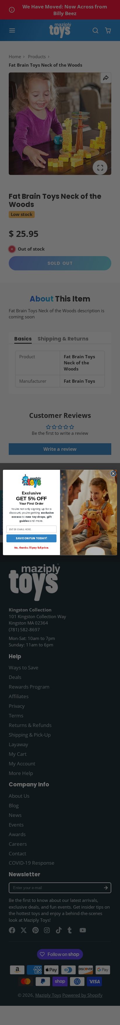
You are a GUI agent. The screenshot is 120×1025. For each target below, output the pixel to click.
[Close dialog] (113, 473)
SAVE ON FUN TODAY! (31, 538)
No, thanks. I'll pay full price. (31, 548)
